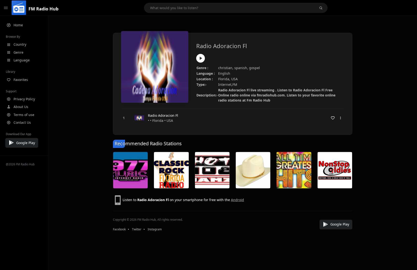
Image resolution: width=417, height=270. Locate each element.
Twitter (136, 229)
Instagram (155, 229)
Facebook (119, 229)
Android (237, 199)
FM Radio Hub (43, 9)
